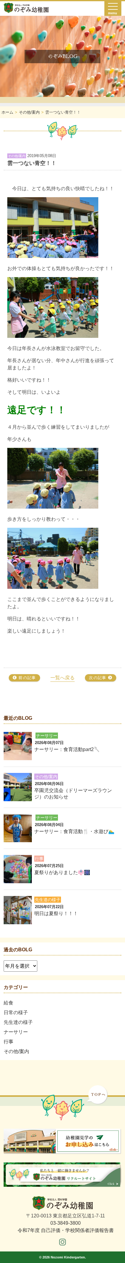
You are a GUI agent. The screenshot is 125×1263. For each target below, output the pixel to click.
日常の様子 (16, 1012)
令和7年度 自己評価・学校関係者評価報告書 (66, 1230)
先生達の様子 (18, 1022)
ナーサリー (16, 1032)
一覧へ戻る (62, 677)
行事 (8, 1041)
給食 (8, 1002)
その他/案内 (16, 1051)
